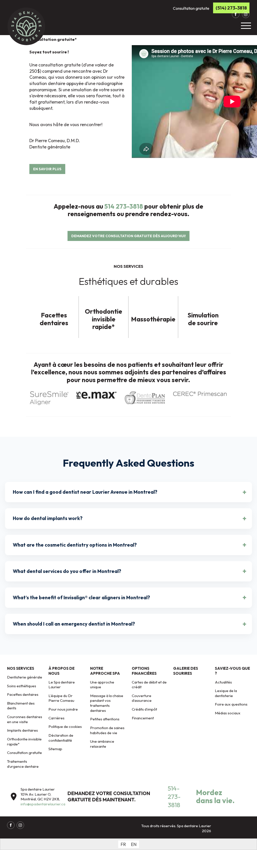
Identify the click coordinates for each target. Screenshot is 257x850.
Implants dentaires (22, 730)
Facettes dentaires (22, 694)
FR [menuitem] (123, 844)
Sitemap (55, 748)
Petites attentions (104, 719)
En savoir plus (47, 169)
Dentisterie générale (24, 677)
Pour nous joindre (63, 709)
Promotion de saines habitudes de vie (107, 730)
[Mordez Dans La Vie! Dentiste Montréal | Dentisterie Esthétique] (26, 26)
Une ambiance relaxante (102, 744)
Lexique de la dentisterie (226, 693)
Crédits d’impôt (144, 709)
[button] (128, 492)
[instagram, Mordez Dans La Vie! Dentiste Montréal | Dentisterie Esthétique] (245, 14)
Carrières (56, 718)
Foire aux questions (231, 704)
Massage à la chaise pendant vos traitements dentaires (106, 703)
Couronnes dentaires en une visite (24, 719)
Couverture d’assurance (142, 698)
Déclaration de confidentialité (60, 738)
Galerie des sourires (185, 671)
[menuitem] (123, 844)
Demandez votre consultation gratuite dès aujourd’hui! (128, 236)
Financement (143, 718)
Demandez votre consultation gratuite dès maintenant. (109, 796)
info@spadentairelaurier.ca (43, 804)
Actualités (223, 682)
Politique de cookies (65, 726)
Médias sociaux (227, 713)
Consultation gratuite (24, 752)
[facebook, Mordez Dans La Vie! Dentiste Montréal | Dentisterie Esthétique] (235, 14)
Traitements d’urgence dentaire (23, 764)
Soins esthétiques (21, 686)
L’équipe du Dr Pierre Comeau (61, 698)
